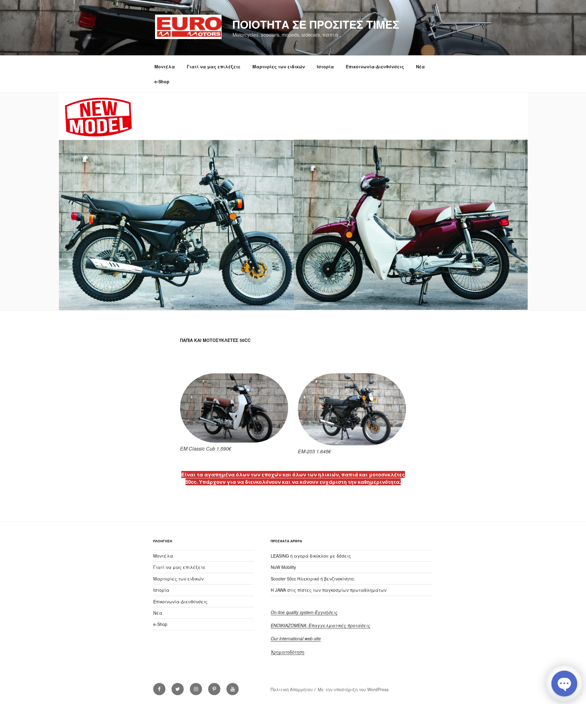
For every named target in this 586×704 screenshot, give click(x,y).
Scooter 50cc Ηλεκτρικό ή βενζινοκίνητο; (313, 579)
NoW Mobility (283, 567)
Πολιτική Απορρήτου (292, 689)
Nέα (420, 66)
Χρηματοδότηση (287, 652)
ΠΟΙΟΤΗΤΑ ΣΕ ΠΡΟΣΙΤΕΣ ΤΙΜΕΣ (316, 24)
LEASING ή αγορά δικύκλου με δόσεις (311, 556)
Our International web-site (296, 638)
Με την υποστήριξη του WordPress (353, 689)
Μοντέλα (164, 66)
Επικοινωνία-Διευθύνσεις (375, 66)
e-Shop (161, 81)
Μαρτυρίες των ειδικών (278, 66)
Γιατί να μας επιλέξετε (214, 66)
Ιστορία (325, 66)
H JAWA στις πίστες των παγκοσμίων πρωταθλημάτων (328, 590)
